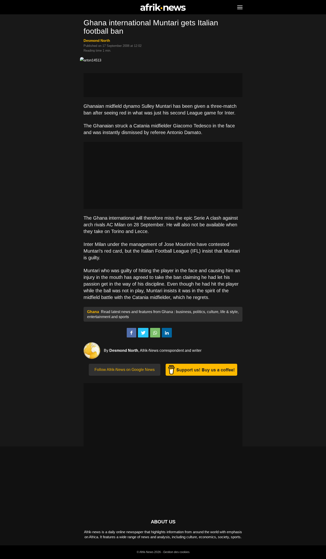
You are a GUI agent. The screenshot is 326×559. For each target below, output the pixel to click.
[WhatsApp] (155, 332)
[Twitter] (143, 332)
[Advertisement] (163, 85)
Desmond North (97, 40)
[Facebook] (131, 332)
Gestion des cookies (176, 552)
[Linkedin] (167, 332)
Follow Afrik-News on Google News (125, 370)
